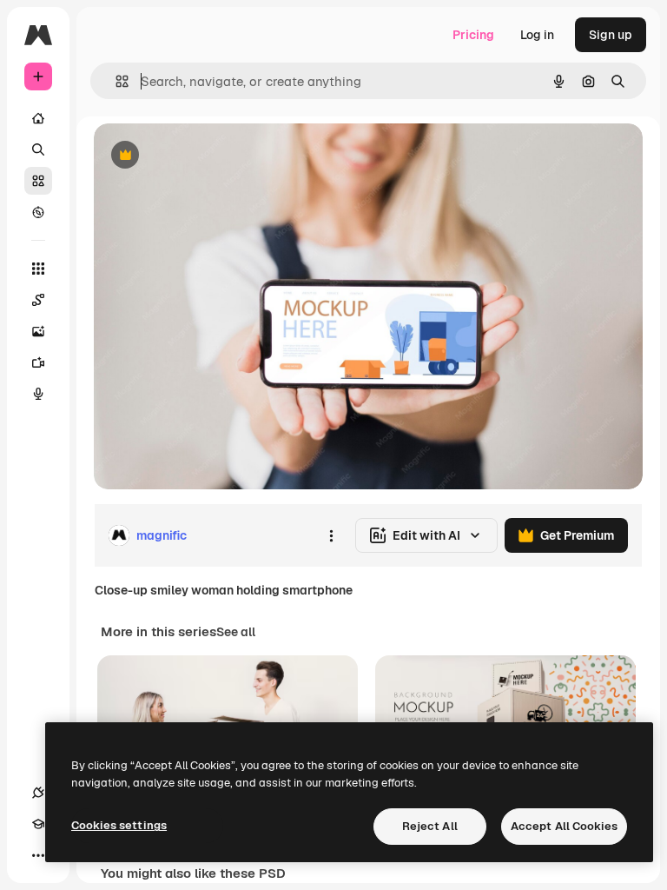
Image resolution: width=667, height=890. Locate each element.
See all (235, 632)
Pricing (473, 35)
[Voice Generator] (38, 394)
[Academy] (38, 824)
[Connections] (38, 793)
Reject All (430, 826)
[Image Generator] (38, 331)
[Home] (38, 118)
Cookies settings (119, 825)
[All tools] (38, 268)
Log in (537, 35)
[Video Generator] (38, 362)
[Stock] (38, 181)
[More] (38, 855)
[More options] (331, 535)
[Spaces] (38, 300)
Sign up (610, 35)
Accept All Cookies (564, 826)
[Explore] (38, 212)
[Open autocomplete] (115, 81)
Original (205, 156)
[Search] (38, 149)
